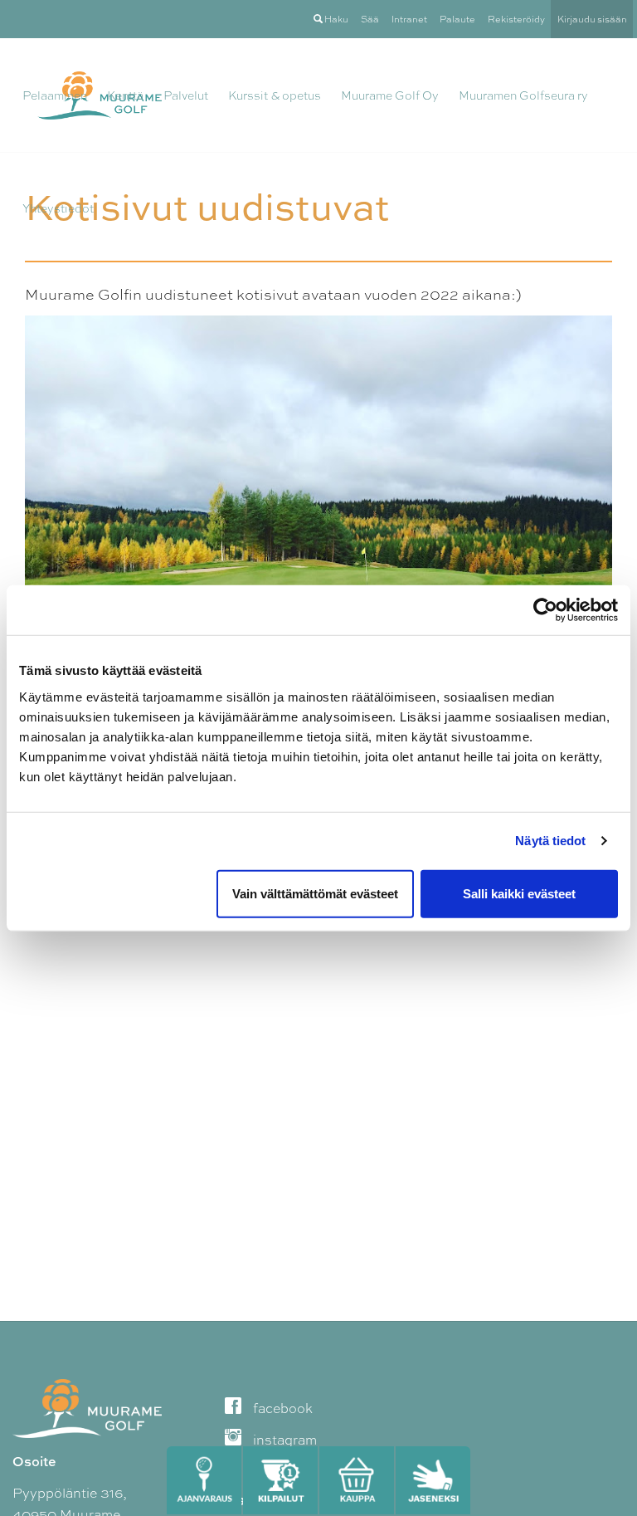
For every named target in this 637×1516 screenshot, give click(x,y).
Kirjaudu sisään (592, 19)
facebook (281, 1408)
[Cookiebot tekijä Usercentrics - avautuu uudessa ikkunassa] (545, 610)
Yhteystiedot (58, 208)
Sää (370, 19)
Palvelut (185, 95)
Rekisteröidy (516, 19)
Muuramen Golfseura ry (523, 95)
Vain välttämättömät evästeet (315, 893)
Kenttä (125, 95)
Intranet (409, 19)
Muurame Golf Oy (390, 95)
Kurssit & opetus (274, 95)
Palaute (457, 19)
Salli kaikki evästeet (519, 893)
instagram (283, 1440)
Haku (335, 19)
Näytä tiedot (550, 841)
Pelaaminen (54, 95)
